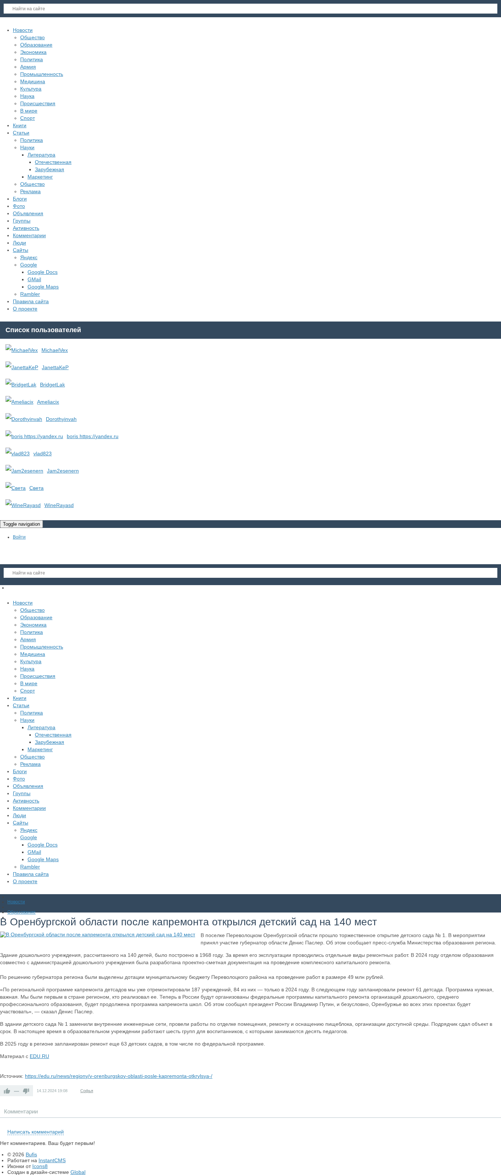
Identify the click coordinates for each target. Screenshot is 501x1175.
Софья (86, 1090)
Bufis (31, 1154)
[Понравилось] (7, 1090)
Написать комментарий (35, 1132)
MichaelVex (54, 350)
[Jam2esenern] (24, 471)
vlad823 (42, 453)
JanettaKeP (55, 367)
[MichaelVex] (22, 350)
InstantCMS (52, 1160)
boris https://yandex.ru (92, 436)
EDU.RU (39, 1056)
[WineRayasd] (23, 505)
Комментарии (21, 1111)
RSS (498, 1123)
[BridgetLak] (21, 384)
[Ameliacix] (19, 402)
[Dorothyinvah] (24, 419)
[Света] (16, 488)
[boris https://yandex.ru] (34, 436)
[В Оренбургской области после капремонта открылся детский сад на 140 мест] (97, 934)
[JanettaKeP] (22, 367)
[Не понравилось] (26, 1090)
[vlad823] (18, 453)
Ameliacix (48, 402)
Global (77, 1172)
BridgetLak (52, 385)
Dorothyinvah (61, 419)
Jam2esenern (63, 471)
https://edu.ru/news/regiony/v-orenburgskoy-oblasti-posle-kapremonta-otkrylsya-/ (118, 1076)
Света (36, 488)
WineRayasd (59, 505)
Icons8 (40, 1166)
